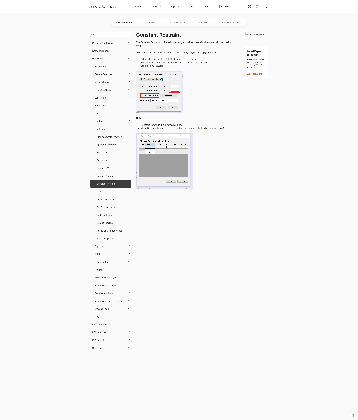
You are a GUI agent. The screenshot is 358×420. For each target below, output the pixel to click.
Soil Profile (100, 97)
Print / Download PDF (257, 34)
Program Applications (103, 43)
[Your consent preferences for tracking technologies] (353, 415)
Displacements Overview (109, 136)
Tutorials (202, 22)
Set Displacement (106, 207)
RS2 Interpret (99, 332)
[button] (249, 6)
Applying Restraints (107, 144)
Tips (97, 316)
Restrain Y (102, 160)
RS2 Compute (99, 324)
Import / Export (102, 82)
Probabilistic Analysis (106, 285)
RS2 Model (97, 58)
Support (99, 246)
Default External (105, 222)
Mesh (97, 113)
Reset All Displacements (109, 230)
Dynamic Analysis (104, 293)
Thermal (99, 269)
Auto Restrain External (108, 199)
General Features (103, 74)
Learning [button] (157, 6)
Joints (98, 254)
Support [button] (175, 6)
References (98, 348)
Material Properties (105, 238)
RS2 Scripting (99, 340)
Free (99, 191)
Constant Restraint (106, 183)
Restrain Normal (105, 176)
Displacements (102, 129)
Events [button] (191, 6)
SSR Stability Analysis (106, 277)
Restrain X (102, 152)
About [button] (206, 6)
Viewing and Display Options (109, 301)
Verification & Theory (231, 22)
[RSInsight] (224, 6)
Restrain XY (103, 168)
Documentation (177, 22)
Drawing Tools (102, 308)
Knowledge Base (100, 50)
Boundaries (100, 105)
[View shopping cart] (257, 6)
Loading (99, 121)
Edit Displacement (106, 215)
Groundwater (101, 262)
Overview (150, 22)
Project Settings (103, 90)
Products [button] (140, 6)
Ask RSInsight (254, 73)
